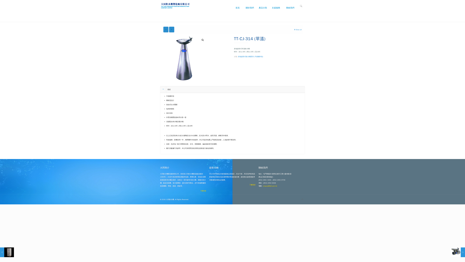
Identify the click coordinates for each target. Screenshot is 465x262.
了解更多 (203, 191)
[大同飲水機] (175, 5)
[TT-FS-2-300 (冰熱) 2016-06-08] (7, 252)
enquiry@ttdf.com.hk (270, 186)
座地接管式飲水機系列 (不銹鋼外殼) (250, 57)
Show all (299, 30)
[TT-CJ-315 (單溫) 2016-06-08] (458, 252)
